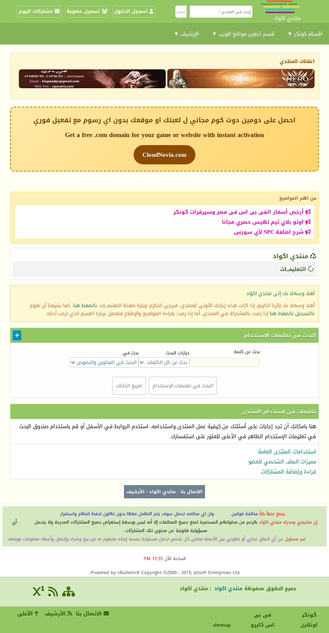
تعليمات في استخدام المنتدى (279, 411)
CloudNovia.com (164, 154)
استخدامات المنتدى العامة (287, 452)
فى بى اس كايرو (262, 620)
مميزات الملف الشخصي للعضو (282, 462)
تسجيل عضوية (84, 11)
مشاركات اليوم (37, 11)
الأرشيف (135, 491)
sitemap (222, 625)
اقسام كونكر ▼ (305, 34)
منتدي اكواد (290, 256)
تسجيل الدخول (131, 11)
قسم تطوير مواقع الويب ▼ (243, 34)
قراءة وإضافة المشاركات (288, 472)
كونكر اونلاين (309, 620)
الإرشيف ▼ (186, 34)
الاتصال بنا (192, 491)
